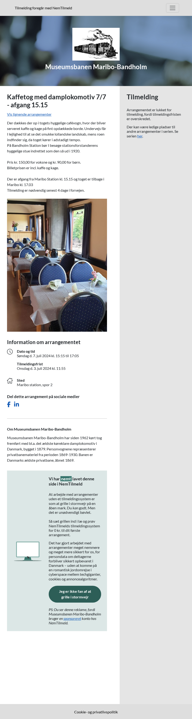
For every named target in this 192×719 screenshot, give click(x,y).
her (139, 136)
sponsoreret (72, 618)
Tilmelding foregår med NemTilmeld (44, 7)
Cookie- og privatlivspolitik (96, 712)
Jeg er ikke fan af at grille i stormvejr (80, 594)
